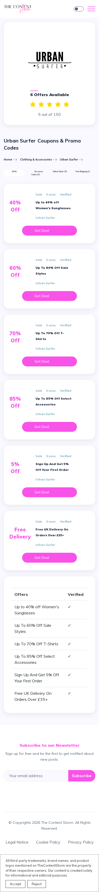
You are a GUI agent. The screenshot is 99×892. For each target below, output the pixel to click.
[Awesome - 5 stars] (33, 104)
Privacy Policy (81, 842)
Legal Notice (17, 842)
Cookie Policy (48, 842)
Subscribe (82, 775)
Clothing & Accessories (36, 159)
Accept (15, 884)
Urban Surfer (69, 159)
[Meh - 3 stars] (49, 104)
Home (8, 159)
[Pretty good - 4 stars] (41, 104)
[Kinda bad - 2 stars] (58, 104)
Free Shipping (82, 171)
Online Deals (60, 171)
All (14, 171)
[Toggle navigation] (91, 9)
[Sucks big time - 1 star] (66, 104)
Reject (37, 884)
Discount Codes (37, 173)
